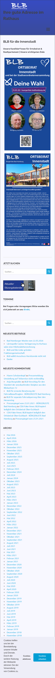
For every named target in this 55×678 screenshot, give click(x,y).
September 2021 (14, 539)
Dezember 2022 (14, 506)
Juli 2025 (11, 462)
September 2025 (14, 456)
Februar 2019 (13, 626)
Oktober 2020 (13, 570)
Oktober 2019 (13, 604)
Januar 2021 (12, 561)
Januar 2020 (12, 595)
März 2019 (11, 623)
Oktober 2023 (13, 481)
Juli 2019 (11, 610)
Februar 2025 (13, 469)
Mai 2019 (11, 617)
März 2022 (11, 524)
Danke (10, 359)
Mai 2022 (11, 518)
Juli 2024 (11, 475)
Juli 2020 (11, 580)
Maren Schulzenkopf (16, 375)
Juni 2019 (11, 613)
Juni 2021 (11, 549)
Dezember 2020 (14, 564)
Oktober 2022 (13, 509)
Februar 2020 (13, 592)
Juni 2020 (11, 583)
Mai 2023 (11, 493)
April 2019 (11, 620)
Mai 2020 (11, 586)
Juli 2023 (11, 487)
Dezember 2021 (14, 530)
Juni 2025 (11, 465)
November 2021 (14, 533)
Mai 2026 (11, 435)
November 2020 (14, 567)
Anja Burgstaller (14, 381)
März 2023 (11, 499)
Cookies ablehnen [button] (27, 657)
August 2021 (12, 543)
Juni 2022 (11, 515)
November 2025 (14, 450)
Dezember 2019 (14, 598)
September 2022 (14, 512)
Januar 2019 (12, 629)
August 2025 (12, 459)
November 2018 (14, 635)
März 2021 (11, 555)
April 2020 (11, 589)
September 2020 (14, 573)
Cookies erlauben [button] (42, 657)
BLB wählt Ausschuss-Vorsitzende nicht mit (26, 356)
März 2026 (11, 441)
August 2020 (12, 576)
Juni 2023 (11, 490)
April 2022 (11, 521)
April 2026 (11, 438)
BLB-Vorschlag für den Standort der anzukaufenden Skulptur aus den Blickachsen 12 (25, 384)
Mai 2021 (11, 552)
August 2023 (12, 484)
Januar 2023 (12, 502)
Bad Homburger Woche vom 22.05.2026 (25, 340)
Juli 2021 (11, 546)
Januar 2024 (12, 478)
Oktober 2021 (13, 536)
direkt (27, 309)
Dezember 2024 (14, 472)
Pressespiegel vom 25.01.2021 (29, 418)
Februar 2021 (13, 558)
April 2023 (11, 496)
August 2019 (12, 607)
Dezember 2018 (14, 632)
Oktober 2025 (13, 453)
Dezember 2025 (14, 447)
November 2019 (14, 601)
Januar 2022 (12, 527)
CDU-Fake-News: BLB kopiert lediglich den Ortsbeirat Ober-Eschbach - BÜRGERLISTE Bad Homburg (25, 415)
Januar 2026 (12, 444)
